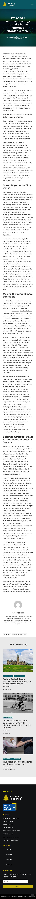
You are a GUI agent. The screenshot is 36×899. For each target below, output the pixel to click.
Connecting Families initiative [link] (22, 311)
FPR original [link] (7, 634)
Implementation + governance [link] (12, 758)
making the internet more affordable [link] (15, 155)
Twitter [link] (8, 849)
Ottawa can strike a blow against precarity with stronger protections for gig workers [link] (17, 724)
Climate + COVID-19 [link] (8, 821)
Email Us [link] (9, 865)
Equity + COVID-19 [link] (8, 827)
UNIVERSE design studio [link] (30, 896)
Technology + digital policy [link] (20, 37)
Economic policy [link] (8, 676)
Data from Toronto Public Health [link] (14, 121)
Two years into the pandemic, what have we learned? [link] (17, 763)
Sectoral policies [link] (19, 676)
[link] (18, 4)
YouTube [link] (9, 860)
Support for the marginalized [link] (11, 837)
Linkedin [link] (9, 854)
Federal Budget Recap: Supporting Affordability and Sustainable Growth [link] (17, 681)
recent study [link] (7, 158)
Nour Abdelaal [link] (18, 38)
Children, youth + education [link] (11, 818)
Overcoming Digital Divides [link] (16, 100)
